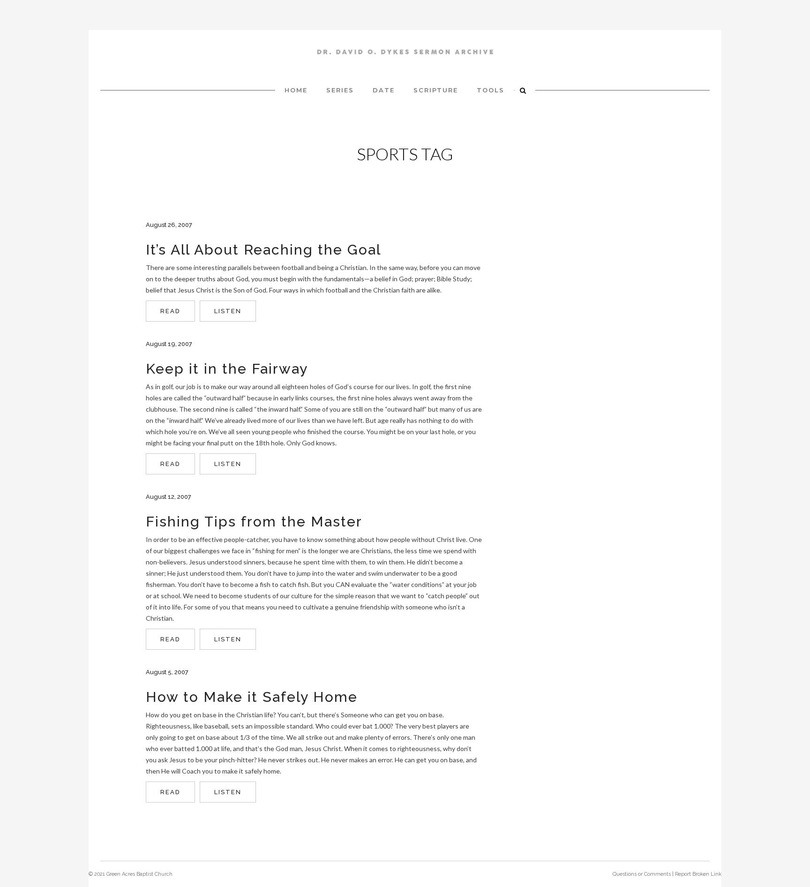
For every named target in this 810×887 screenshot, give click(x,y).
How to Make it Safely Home (252, 697)
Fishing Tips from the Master (254, 521)
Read (170, 311)
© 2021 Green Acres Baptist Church (130, 874)
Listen (227, 311)
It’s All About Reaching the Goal (263, 249)
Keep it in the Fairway (227, 369)
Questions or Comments (642, 874)
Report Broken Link (698, 874)
